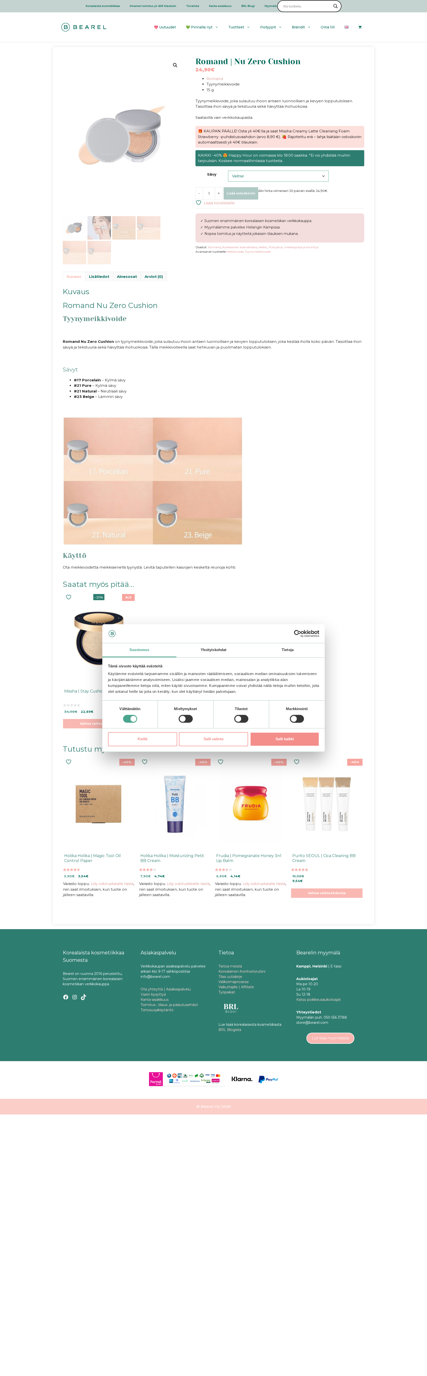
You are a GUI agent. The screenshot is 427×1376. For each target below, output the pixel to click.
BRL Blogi (248, 6)
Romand (215, 78)
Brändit (298, 27)
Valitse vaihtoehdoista (99, 723)
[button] (175, 65)
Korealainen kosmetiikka (239, 247)
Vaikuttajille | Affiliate (236, 987)
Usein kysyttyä (153, 994)
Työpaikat (226, 992)
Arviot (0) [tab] (154, 276)
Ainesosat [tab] (127, 276)
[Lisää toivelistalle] (69, 597)
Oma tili (328, 27)
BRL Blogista (229, 1029)
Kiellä (142, 739)
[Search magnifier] (335, 6)
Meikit (262, 247)
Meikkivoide (235, 251)
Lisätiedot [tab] (99, 276)
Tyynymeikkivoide (258, 251)
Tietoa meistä (230, 966)
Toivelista (192, 6)
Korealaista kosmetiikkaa (103, 6)
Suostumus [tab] (139, 650)
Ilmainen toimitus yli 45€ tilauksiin (153, 6)
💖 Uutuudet (165, 27)
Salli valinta (213, 739)
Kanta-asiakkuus (220, 6)
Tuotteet (236, 27)
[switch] (186, 719)
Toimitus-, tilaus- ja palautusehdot (169, 1005)
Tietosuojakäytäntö (157, 1010)
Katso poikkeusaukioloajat (318, 999)
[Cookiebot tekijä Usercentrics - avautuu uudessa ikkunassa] (297, 633)
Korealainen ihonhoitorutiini (241, 971)
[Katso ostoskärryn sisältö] (360, 27)
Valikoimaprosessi (233, 982)
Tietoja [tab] (288, 650)
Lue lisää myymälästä (330, 1038)
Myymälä (271, 6)
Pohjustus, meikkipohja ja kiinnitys (293, 247)
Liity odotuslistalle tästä (112, 883)
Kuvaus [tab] (74, 276)
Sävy (211, 174)
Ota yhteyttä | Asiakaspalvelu (166, 989)
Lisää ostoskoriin (241, 193)
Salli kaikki (285, 739)
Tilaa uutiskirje (230, 976)
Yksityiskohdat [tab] (213, 650)
